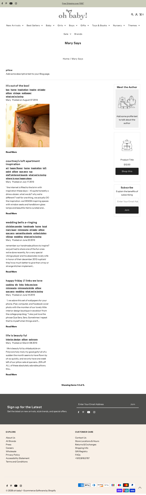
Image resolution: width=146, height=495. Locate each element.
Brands (78, 34)
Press (8, 444)
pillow (9, 93)
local (44, 226)
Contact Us (80, 437)
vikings (9, 236)
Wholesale (11, 451)
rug (30, 171)
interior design (13, 339)
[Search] (132, 14)
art (7, 168)
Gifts (83, 25)
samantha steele (24, 233)
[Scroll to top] (140, 487)
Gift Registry (81, 451)
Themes (132, 25)
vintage (17, 93)
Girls (60, 25)
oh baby (41, 89)
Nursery (117, 25)
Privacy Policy (13, 454)
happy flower (16, 168)
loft (44, 168)
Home (66, 58)
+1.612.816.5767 (82, 458)
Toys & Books (99, 25)
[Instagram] (15, 4)
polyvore (33, 339)
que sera (23, 171)
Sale (66, 34)
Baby (48, 25)
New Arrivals (13, 25)
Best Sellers (33, 25)
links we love (31, 284)
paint (8, 171)
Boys (71, 25)
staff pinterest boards (17, 175)
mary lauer (11, 229)
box (8, 89)
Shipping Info (81, 448)
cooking (10, 284)
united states (39, 233)
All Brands (11, 441)
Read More (11, 152)
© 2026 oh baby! (14, 490)
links (21, 284)
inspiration (23, 89)
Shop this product (127, 172)
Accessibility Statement (17, 458)
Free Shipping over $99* (73, 3)
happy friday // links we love (24, 280)
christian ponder (14, 226)
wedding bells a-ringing (21, 222)
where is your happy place (19, 178)
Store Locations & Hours (87, 441)
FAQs (77, 454)
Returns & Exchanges (85, 444)
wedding (18, 236)
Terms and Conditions (17, 461)
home (14, 89)
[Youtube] (10, 4)
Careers (10, 448)
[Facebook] (2, 4)
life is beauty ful (16, 335)
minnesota (23, 229)
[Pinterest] (6, 4)
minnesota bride (26, 288)
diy (16, 284)
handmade (28, 226)
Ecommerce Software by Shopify (40, 490)
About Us (10, 437)
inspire (33, 89)
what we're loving (14, 96)
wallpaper (27, 93)
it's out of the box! (17, 85)
